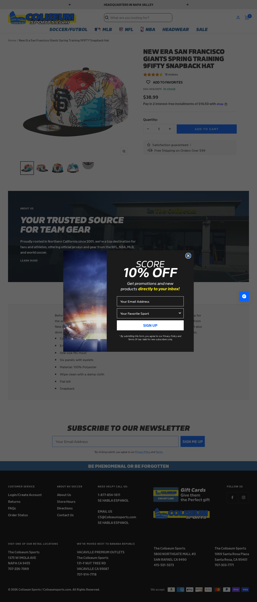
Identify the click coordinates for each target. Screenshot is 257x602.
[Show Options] (180, 313)
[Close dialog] (188, 255)
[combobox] (149, 313)
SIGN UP (150, 325)
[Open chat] (244, 296)
